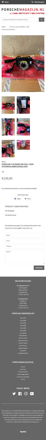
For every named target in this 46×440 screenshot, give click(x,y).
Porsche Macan (23, 345)
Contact (23, 379)
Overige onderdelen (23, 353)
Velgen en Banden (23, 348)
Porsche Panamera (23, 340)
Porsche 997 (23, 328)
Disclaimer (23, 369)
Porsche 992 (23, 333)
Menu (6, 2)
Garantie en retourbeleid (23, 377)
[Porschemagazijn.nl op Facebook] (20, 393)
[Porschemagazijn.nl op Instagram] (26, 393)
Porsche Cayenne (23, 343)
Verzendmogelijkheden (23, 374)
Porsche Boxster (23, 335)
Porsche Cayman (23, 338)
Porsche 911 (23, 318)
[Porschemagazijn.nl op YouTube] (32, 393)
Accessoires (23, 350)
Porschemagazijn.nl (7, 411)
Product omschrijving (16, 206)
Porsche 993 (23, 323)
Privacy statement (23, 372)
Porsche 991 (23, 330)
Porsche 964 (23, 320)
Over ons (23, 367)
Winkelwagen (39, 2)
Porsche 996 (23, 325)
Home (3, 27)
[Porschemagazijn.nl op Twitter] (14, 393)
